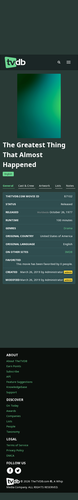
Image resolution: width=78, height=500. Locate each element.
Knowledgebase (16, 387)
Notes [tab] (70, 185)
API (8, 376)
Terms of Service (17, 445)
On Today (12, 405)
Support (11, 392)
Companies (13, 416)
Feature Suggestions (19, 382)
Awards (11, 411)
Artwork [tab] (44, 185)
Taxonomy (13, 431)
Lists (9, 421)
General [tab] (8, 185)
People (10, 426)
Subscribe (12, 371)
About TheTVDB (16, 361)
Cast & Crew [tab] (26, 185)
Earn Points (13, 366)
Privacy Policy (15, 450)
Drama (68, 228)
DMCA (10, 455)
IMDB (68, 252)
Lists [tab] (58, 185)
